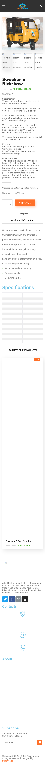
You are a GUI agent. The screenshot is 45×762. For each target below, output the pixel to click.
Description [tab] (22, 213)
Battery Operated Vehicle (25, 188)
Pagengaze (7, 760)
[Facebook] (12, 599)
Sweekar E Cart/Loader (18, 541)
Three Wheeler (18, 193)
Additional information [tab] (22, 220)
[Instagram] (25, 599)
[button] (41, 6)
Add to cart (25, 203)
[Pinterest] (18, 599)
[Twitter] (5, 599)
